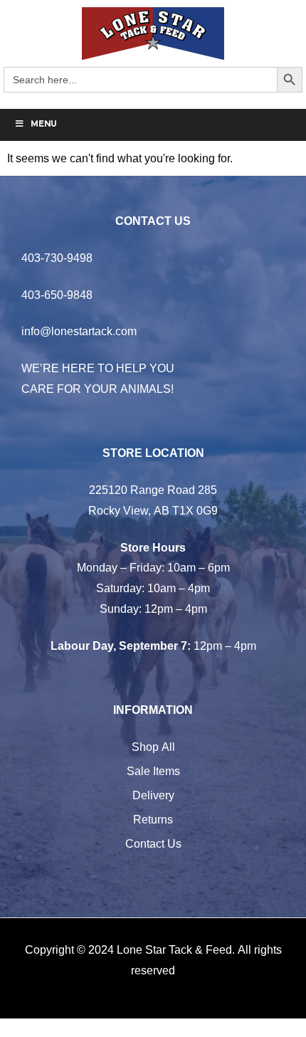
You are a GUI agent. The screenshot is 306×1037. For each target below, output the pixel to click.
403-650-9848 (57, 294)
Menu (44, 124)
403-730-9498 (57, 257)
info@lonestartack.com (79, 331)
